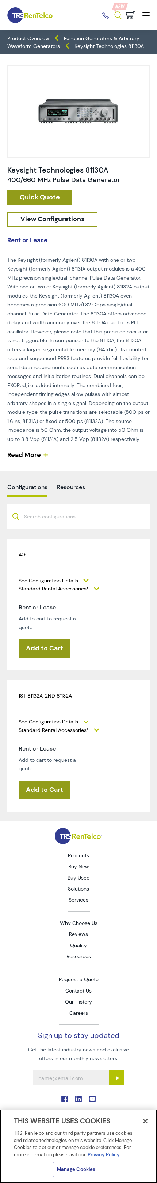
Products (78, 855)
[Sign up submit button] (116, 1077)
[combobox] (78, 516)
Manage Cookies (76, 1169)
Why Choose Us (78, 923)
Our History (78, 1001)
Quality (78, 945)
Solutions (78, 888)
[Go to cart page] (130, 15)
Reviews (78, 934)
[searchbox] (54, 517)
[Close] (145, 1121)
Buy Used (79, 877)
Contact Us (78, 990)
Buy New (78, 866)
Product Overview (28, 38)
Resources (78, 956)
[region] (78, 1146)
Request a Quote (79, 979)
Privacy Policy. (104, 1155)
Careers (78, 1013)
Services (78, 899)
